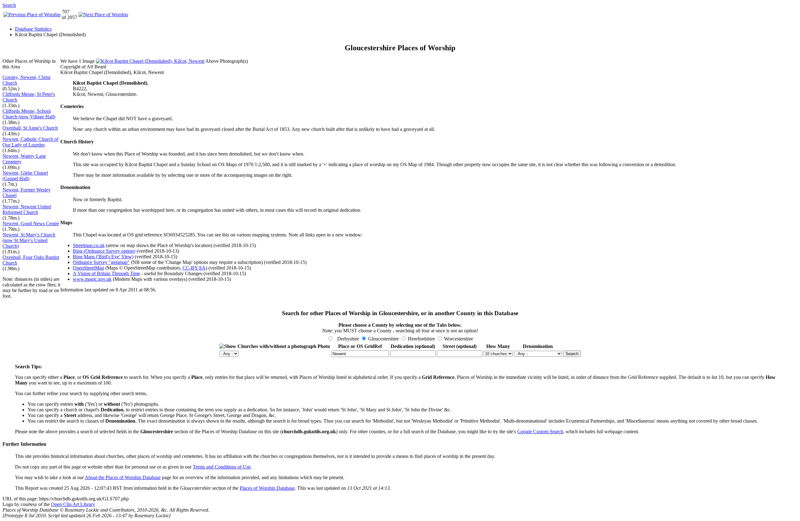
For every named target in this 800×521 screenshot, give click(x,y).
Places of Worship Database (267, 488)
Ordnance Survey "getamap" (101, 262)
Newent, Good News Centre (30, 223)
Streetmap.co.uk (89, 245)
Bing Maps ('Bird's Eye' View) (103, 256)
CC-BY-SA (194, 267)
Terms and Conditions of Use (222, 466)
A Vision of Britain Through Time (106, 273)
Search (9, 5)
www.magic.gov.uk (92, 279)
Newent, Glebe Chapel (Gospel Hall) (25, 175)
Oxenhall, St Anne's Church (30, 128)
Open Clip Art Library (73, 504)
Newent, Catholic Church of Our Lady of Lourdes (30, 141)
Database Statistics (33, 29)
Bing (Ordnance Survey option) (104, 251)
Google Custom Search (540, 431)
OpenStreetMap (88, 267)
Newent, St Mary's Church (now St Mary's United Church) (28, 240)
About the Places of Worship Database (123, 477)
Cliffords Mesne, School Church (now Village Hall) (28, 113)
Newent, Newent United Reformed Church (26, 209)
